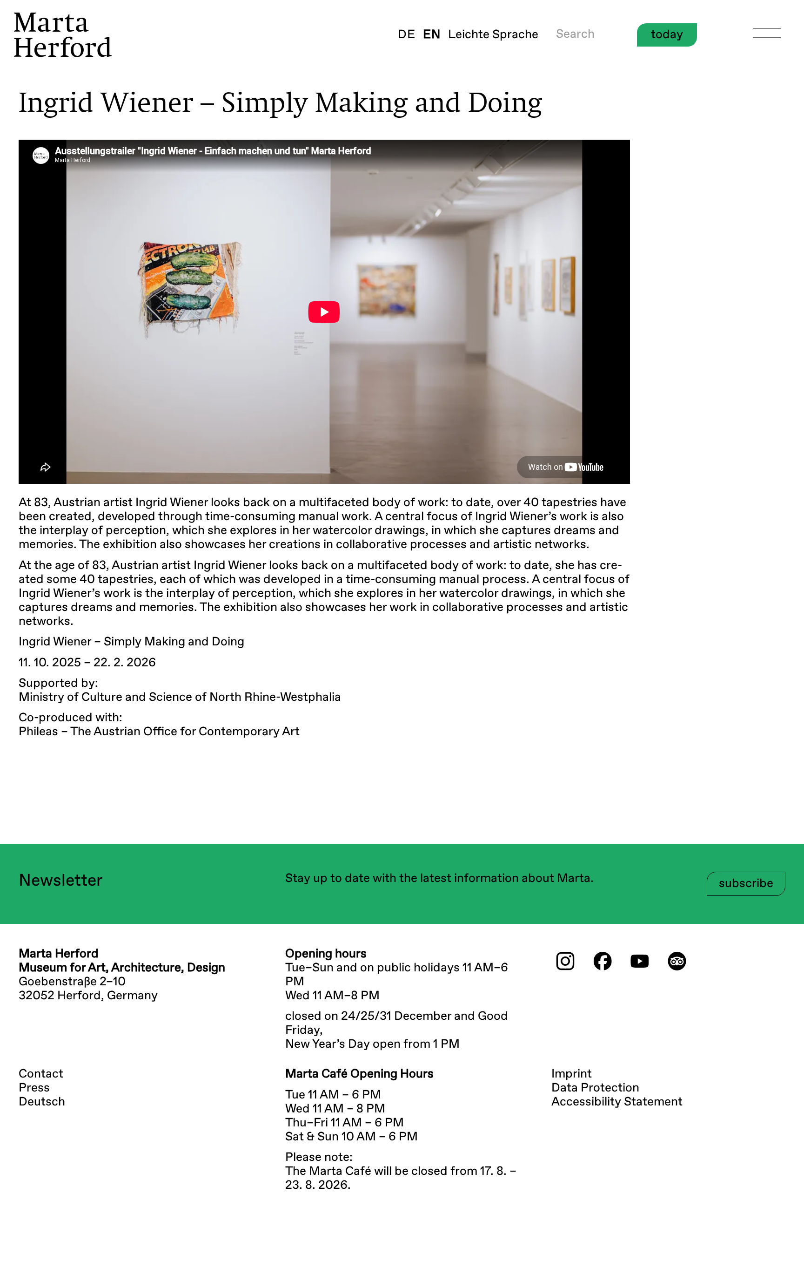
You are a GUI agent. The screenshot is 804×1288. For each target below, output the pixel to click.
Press (34, 1088)
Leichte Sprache (493, 35)
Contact (41, 1074)
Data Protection (595, 1088)
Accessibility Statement (617, 1102)
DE (406, 35)
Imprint (571, 1074)
